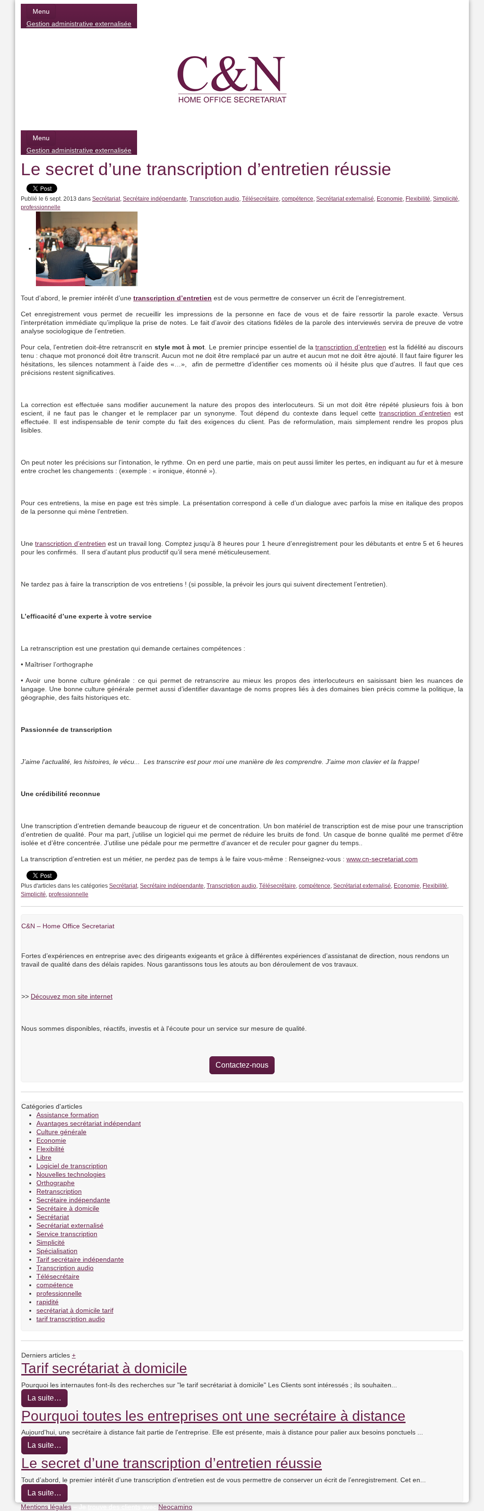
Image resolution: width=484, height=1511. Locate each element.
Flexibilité (418, 198)
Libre (44, 1157)
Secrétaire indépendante (155, 198)
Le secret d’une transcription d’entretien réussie (171, 1463)
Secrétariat (106, 198)
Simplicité (445, 198)
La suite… (44, 1398)
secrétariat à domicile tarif (74, 1310)
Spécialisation (57, 1251)
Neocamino (175, 1507)
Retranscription (59, 1191)
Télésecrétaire (260, 198)
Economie (390, 198)
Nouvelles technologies (70, 1174)
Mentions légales (46, 1507)
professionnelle (40, 207)
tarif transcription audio (70, 1319)
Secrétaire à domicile (67, 1208)
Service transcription (66, 1234)
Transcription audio (214, 198)
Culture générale (61, 1132)
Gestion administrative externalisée (78, 23)
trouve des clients (114, 1507)
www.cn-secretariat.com (382, 859)
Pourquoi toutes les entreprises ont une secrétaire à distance (213, 1416)
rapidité (47, 1302)
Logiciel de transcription (71, 1166)
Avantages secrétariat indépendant (88, 1123)
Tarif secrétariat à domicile (104, 1368)
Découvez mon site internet (71, 996)
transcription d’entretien (350, 347)
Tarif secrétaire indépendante (80, 1259)
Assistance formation (67, 1115)
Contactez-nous (242, 1065)
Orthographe (55, 1183)
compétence (297, 198)
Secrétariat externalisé (345, 198)
